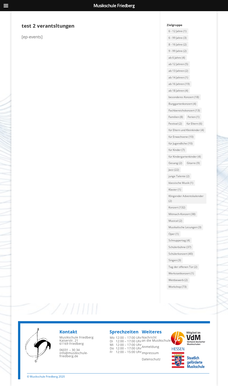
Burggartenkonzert (182, 104)
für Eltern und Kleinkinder (186, 130)
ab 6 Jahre (177, 58)
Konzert (177, 207)
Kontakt (68, 332)
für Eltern (194, 123)
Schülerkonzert (181, 254)
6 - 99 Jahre (178, 38)
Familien (176, 117)
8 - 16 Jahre (178, 44)
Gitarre (193, 163)
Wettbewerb (178, 280)
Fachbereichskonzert (184, 110)
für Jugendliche (181, 143)
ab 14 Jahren (178, 77)
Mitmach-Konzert (182, 214)
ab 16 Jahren (179, 84)
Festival (175, 123)
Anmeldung (150, 347)
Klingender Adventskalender (186, 198)
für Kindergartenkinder (185, 156)
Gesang (175, 163)
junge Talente (179, 176)
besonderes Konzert (184, 97)
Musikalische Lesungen (185, 227)
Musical (175, 221)
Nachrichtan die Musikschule (156, 339)
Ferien (194, 117)
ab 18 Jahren (178, 90)
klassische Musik (181, 183)
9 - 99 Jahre (178, 51)
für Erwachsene (181, 137)
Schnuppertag (179, 240)
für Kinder (177, 150)
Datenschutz (151, 359)
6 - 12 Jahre (178, 31)
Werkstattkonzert (181, 273)
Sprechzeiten (124, 332)
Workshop (178, 287)
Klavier (175, 189)
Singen (175, 260)
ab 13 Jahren (178, 71)
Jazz (174, 170)
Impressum (150, 353)
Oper (174, 234)
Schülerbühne (180, 247)
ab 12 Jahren (178, 64)
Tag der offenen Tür (183, 267)
